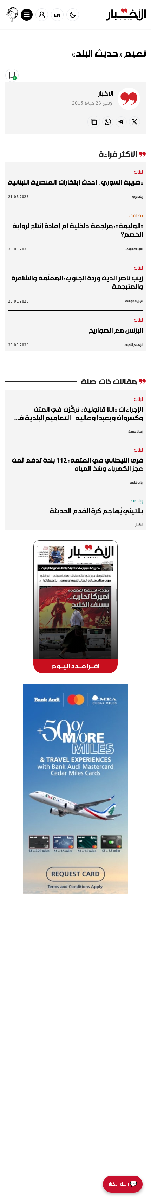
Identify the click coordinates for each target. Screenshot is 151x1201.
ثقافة (136, 215)
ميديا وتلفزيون (93, 74)
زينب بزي (137, 196)
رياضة (137, 500)
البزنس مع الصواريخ (116, 330)
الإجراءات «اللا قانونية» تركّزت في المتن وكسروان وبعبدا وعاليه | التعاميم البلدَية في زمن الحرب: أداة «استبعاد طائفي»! (78, 413)
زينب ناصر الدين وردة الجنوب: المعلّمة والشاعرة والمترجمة (77, 282)
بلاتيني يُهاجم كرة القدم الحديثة (96, 511)
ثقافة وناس (130, 74)
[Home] (126, 14)
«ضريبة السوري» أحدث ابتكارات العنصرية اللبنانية (75, 182)
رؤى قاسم (136, 482)
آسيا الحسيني (134, 249)
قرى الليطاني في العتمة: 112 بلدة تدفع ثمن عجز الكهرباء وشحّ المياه (77, 464)
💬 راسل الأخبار (123, 1184)
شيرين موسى (134, 301)
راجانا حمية (136, 431)
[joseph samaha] (11, 14)
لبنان (138, 171)
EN (57, 15)
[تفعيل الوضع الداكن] (72, 14)
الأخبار (105, 93)
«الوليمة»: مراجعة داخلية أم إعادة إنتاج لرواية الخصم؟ (77, 230)
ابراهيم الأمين (134, 344)
